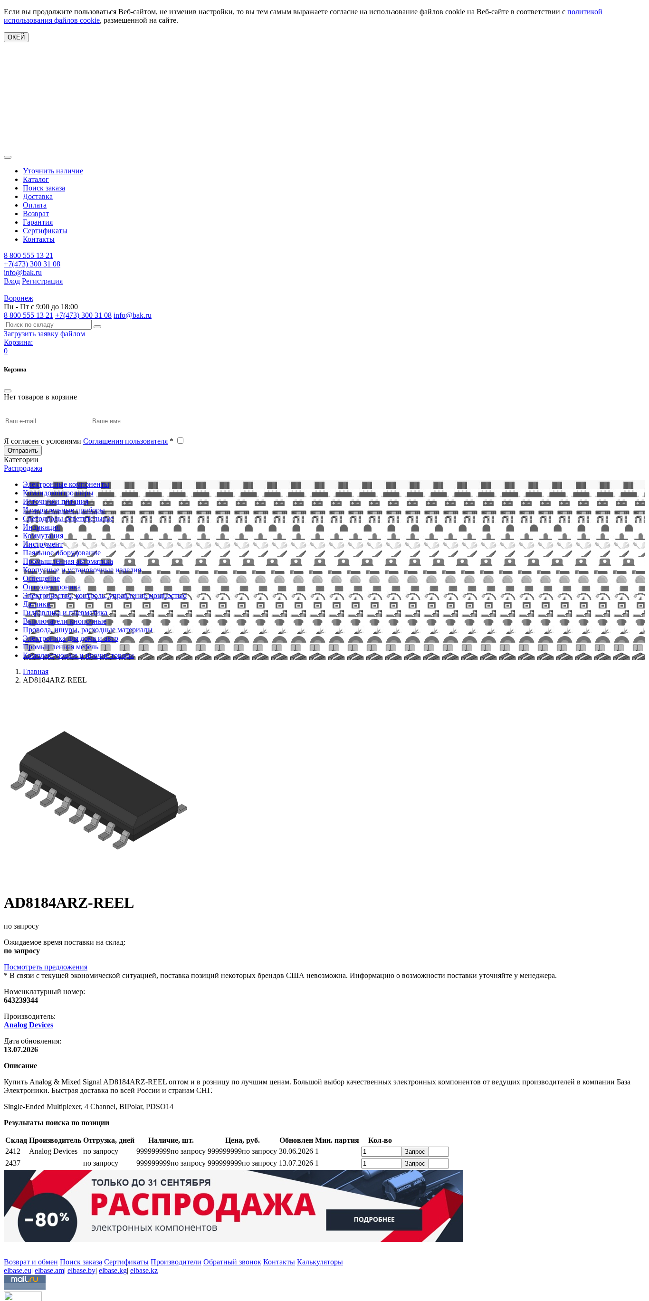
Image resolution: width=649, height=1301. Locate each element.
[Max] (11, 1248)
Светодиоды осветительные (68, 518)
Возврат (36, 213)
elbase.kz (144, 1270)
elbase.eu (17, 1270)
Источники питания (55, 501)
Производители (176, 1262)
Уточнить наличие (53, 171)
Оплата (35, 205)
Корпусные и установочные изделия (82, 570)
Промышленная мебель (60, 647)
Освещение (41, 578)
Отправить (23, 450)
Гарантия (38, 222)
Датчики (37, 604)
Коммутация (43, 536)
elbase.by (81, 1270)
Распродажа (23, 468)
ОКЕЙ (16, 37)
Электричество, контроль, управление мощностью (105, 595)
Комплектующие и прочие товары (78, 655)
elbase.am (49, 1270)
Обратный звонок (232, 1262)
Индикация (41, 527)
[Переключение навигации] (7, 157)
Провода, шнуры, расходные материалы (88, 630)
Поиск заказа (44, 188)
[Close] (7, 390)
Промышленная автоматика (68, 561)
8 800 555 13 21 (28, 255)
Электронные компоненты (66, 484)
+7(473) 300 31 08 (32, 264)
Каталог (36, 179)
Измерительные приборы (64, 510)
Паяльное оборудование (62, 553)
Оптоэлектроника (52, 587)
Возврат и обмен (31, 1262)
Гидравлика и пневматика (65, 612)
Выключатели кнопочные (64, 621)
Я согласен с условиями (88, 441)
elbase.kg (113, 1270)
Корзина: (18, 342)
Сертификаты (45, 231)
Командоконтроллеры (58, 493)
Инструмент (43, 544)
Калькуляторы (320, 1262)
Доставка (38, 196)
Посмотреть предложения (45, 967)
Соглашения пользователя (125, 441)
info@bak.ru (23, 272)
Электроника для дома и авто (70, 638)
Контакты (39, 239)
